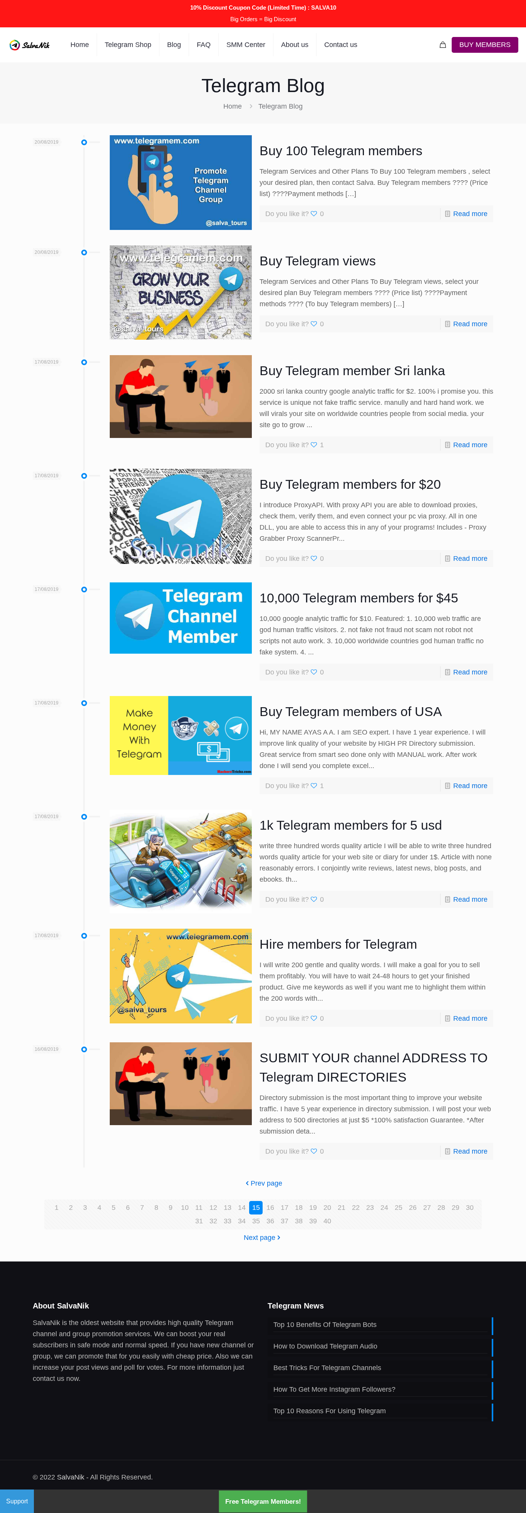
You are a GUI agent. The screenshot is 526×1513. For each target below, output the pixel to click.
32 (213, 1221)
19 (313, 1207)
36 (270, 1221)
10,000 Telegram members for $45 (359, 597)
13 (227, 1207)
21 (341, 1207)
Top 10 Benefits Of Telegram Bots (325, 1324)
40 (327, 1221)
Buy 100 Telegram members (341, 150)
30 (470, 1207)
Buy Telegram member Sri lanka (352, 370)
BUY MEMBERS (485, 45)
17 (284, 1207)
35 (256, 1221)
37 (284, 1221)
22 (356, 1207)
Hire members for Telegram (338, 944)
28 (441, 1207)
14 (242, 1207)
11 (199, 1207)
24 (384, 1207)
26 (413, 1207)
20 (327, 1207)
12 (213, 1207)
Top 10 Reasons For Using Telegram (329, 1411)
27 (427, 1207)
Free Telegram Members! (263, 1501)
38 (299, 1221)
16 (270, 1207)
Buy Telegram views (318, 260)
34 (242, 1221)
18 (299, 1207)
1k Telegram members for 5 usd (351, 825)
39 (313, 1221)
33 (227, 1221)
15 (256, 1207)
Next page (259, 1237)
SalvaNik (70, 1477)
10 (185, 1207)
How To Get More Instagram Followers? (334, 1389)
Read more (470, 214)
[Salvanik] (29, 44)
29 (455, 1207)
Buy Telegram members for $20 (350, 484)
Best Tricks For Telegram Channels (327, 1368)
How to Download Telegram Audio (325, 1346)
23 (370, 1207)
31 (199, 1221)
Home (232, 106)
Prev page (266, 1183)
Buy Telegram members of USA (351, 711)
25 (398, 1207)
